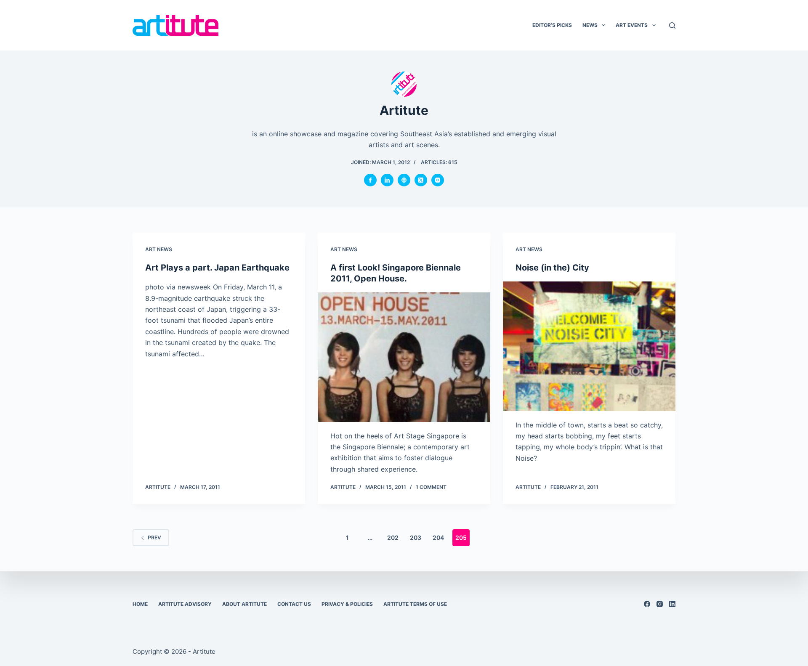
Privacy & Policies (347, 604)
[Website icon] (404, 180)
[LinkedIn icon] (387, 180)
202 (393, 537)
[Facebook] (647, 604)
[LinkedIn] (672, 604)
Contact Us (294, 604)
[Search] (672, 25)
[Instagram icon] (437, 180)
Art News (158, 249)
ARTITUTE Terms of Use (415, 604)
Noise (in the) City (552, 268)
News (590, 25)
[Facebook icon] (370, 180)
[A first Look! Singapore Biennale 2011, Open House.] (404, 357)
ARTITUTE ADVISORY (185, 604)
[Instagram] (659, 604)
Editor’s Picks (552, 25)
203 (415, 537)
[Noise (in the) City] (589, 346)
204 (438, 537)
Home (140, 604)
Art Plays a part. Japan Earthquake (217, 268)
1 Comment (431, 487)
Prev (154, 537)
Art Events (632, 25)
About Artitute (244, 604)
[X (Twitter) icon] (421, 180)
